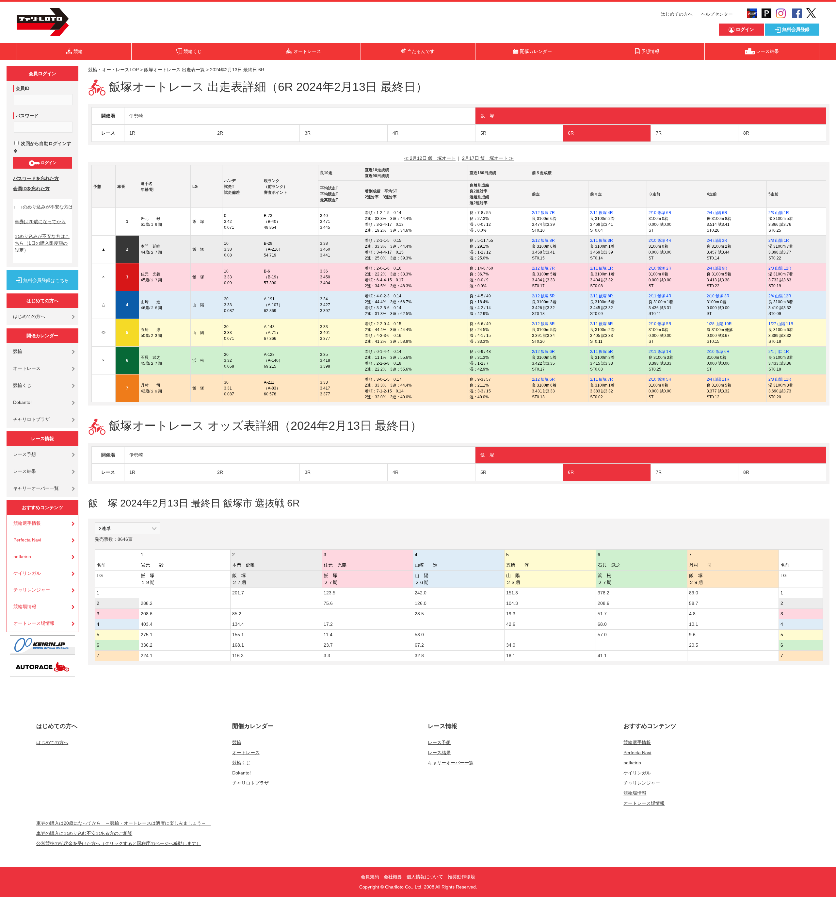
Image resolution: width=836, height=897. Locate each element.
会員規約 (370, 876)
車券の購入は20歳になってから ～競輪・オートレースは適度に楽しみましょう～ (123, 823)
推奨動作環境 (461, 876)
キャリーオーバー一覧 (36, 488)
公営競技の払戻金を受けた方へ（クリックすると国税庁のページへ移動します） (118, 843)
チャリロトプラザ (31, 419)
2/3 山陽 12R (779, 268)
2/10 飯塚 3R (718, 296)
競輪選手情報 (27, 523)
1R (132, 133)
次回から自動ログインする (42, 147)
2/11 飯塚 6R (601, 324)
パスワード (27, 115)
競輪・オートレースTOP (113, 69)
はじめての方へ (677, 14)
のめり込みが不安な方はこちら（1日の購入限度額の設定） (42, 243)
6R (571, 133)
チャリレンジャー (31, 589)
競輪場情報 (24, 606)
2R (220, 133)
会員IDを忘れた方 (31, 188)
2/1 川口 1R (778, 351)
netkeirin (22, 556)
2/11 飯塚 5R (601, 351)
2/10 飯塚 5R (660, 324)
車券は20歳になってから (40, 221)
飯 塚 (487, 115)
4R (395, 133)
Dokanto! (22, 402)
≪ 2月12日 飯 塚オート (430, 158)
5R (483, 133)
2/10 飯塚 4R (660, 240)
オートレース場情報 (34, 623)
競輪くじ (22, 385)
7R (659, 133)
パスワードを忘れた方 (36, 178)
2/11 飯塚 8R (601, 296)
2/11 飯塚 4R (601, 212)
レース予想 (24, 454)
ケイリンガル (27, 573)
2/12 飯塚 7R (543, 212)
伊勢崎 (136, 115)
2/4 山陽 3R (717, 240)
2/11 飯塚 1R (601, 268)
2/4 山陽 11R (718, 379)
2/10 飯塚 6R (660, 212)
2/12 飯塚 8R (543, 240)
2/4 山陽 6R (717, 212)
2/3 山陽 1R (778, 212)
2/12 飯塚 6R (543, 351)
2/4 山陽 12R (779, 296)
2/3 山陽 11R (779, 379)
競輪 (17, 351)
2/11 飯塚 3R (601, 240)
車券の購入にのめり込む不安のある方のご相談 (84, 833)
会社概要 (393, 876)
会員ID (22, 88)
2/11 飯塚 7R (601, 379)
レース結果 (24, 471)
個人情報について (425, 876)
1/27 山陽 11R (781, 324)
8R (746, 133)
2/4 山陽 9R (717, 268)
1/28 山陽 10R (719, 324)
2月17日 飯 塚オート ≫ (488, 158)
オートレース (26, 368)
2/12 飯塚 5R (543, 296)
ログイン (48, 162)
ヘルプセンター (717, 14)
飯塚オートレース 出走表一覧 (174, 69)
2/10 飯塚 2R (660, 268)
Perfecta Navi (27, 539)
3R (308, 133)
